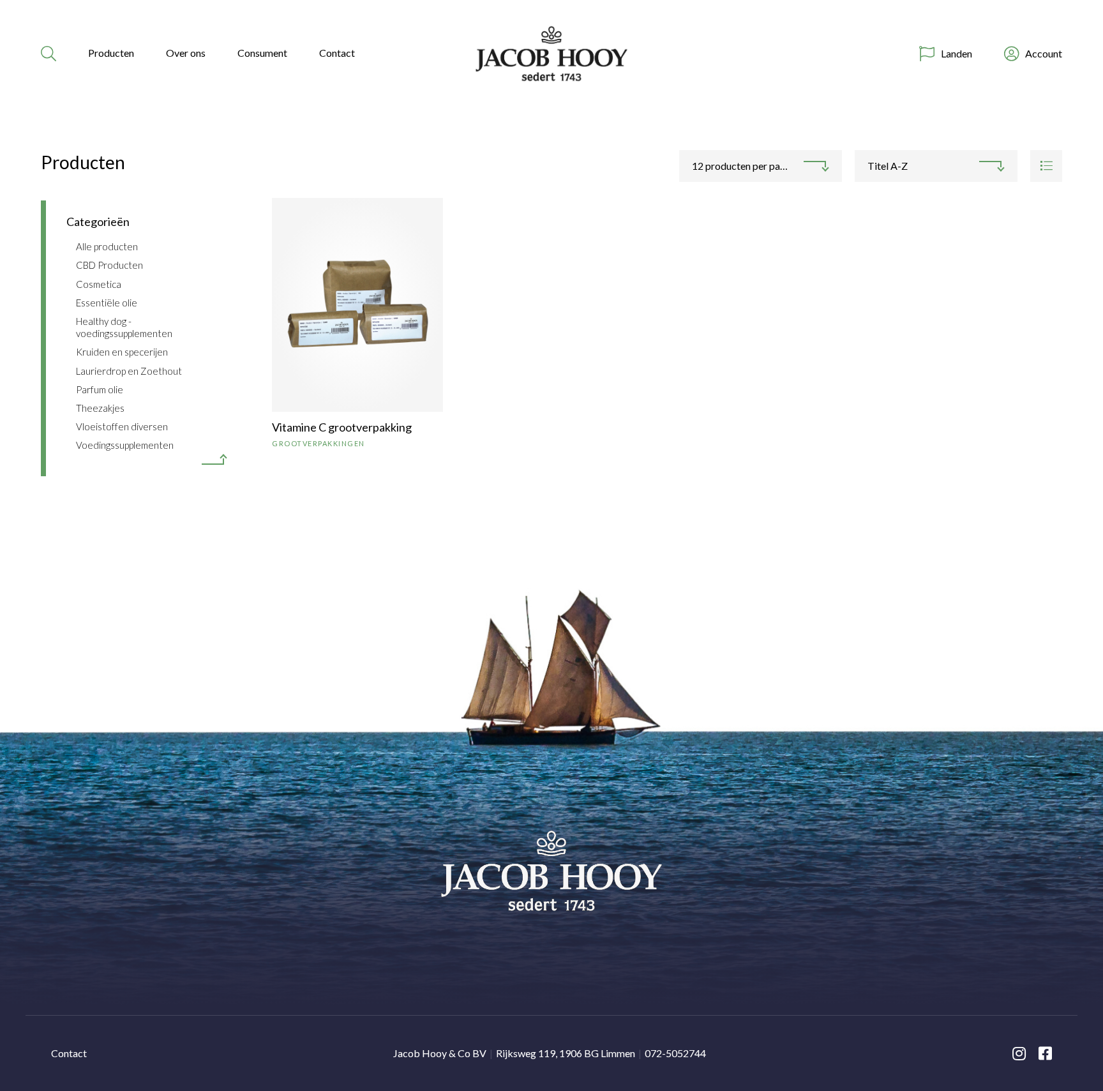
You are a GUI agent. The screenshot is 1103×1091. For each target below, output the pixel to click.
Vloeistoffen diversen (122, 426)
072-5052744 (675, 1053)
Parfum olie (99, 389)
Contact (337, 53)
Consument (262, 53)
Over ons (186, 53)
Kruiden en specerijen (122, 351)
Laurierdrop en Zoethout (129, 371)
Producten (111, 53)
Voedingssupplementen (125, 445)
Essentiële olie (106, 302)
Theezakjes (100, 408)
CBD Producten (109, 265)
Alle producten (107, 246)
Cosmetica (98, 284)
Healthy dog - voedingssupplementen (124, 327)
